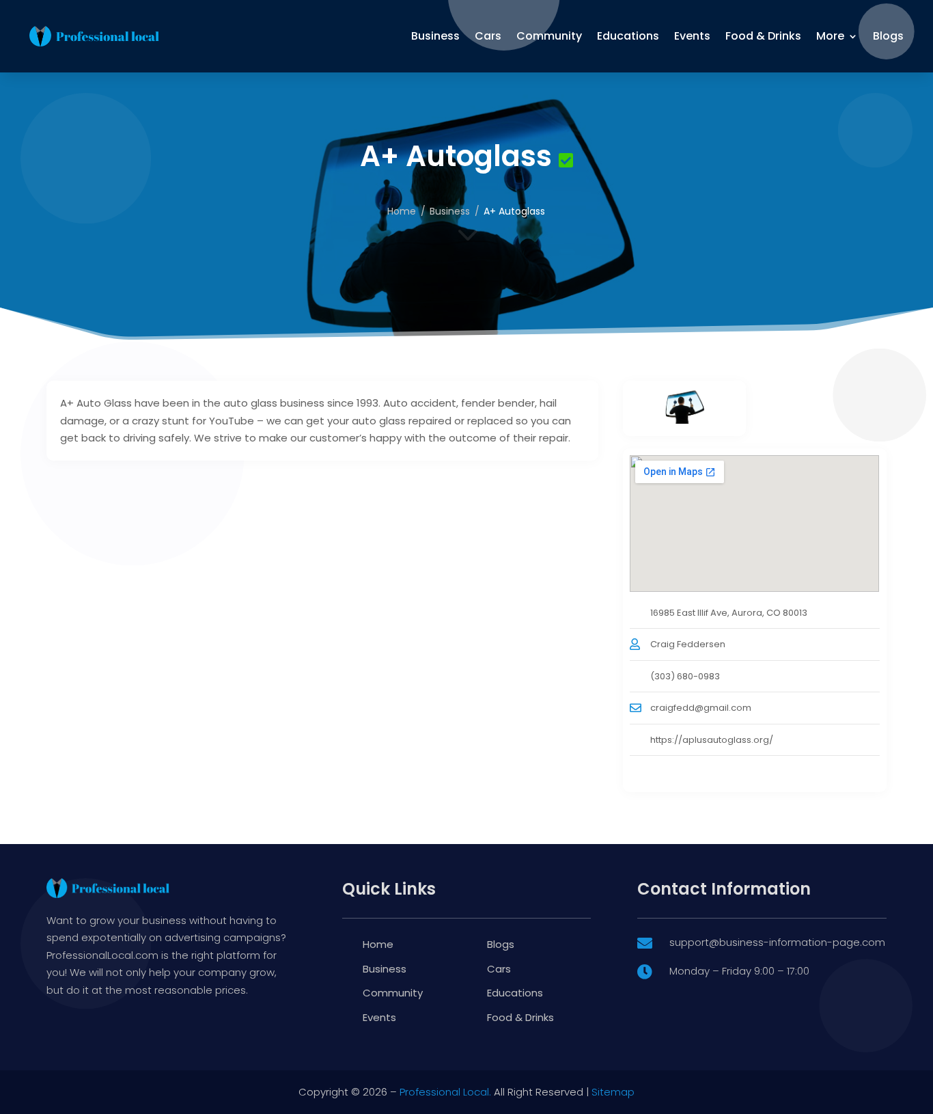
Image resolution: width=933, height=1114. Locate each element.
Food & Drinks (763, 36)
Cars (488, 36)
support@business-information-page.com (777, 942)
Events (692, 36)
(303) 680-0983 (685, 676)
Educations (628, 36)
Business (435, 36)
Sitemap (613, 1092)
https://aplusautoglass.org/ (711, 739)
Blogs (888, 36)
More (830, 36)
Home (401, 211)
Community (549, 36)
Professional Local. (445, 1092)
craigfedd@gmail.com (700, 707)
